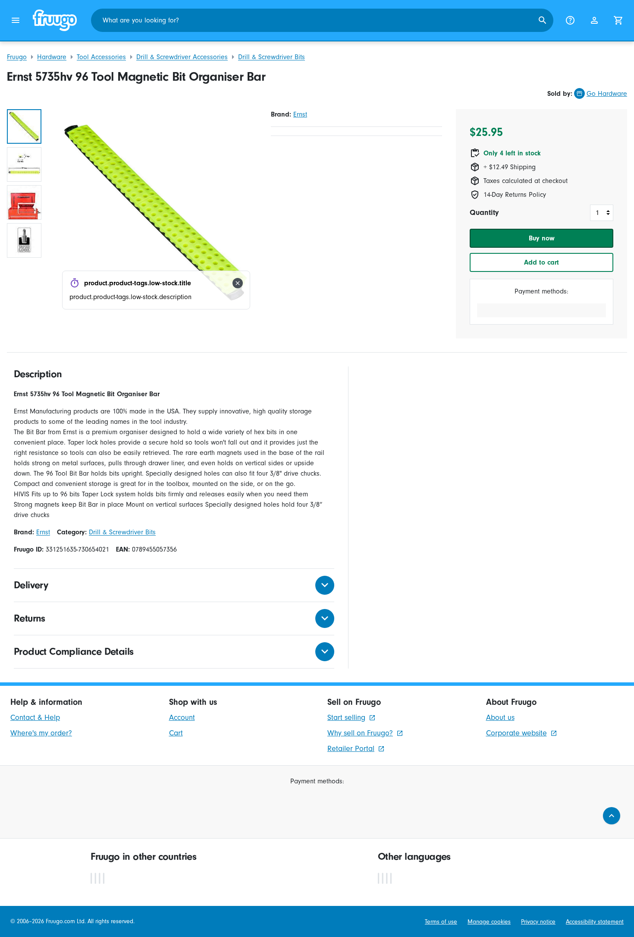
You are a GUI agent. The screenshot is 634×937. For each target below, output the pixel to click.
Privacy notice (538, 921)
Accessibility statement (595, 921)
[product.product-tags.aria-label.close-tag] (237, 283)
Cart (176, 733)
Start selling (346, 717)
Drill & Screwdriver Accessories (182, 57)
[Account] (594, 20)
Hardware (51, 57)
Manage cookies (489, 921)
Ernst (300, 114)
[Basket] (618, 20)
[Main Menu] (15, 20)
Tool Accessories (101, 57)
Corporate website (516, 733)
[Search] (542, 20)
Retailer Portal (350, 748)
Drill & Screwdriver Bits (271, 57)
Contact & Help (35, 717)
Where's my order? (41, 733)
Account (182, 717)
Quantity (484, 212)
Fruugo (17, 57)
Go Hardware (607, 94)
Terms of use (441, 921)
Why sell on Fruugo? (360, 733)
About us (500, 717)
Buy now (542, 238)
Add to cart (541, 262)
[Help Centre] (570, 20)
